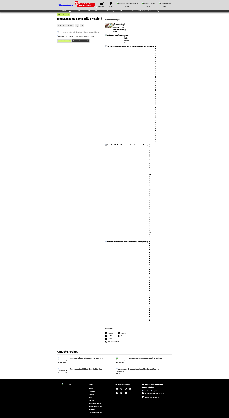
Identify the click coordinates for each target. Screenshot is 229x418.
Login (165, 6)
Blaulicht (98, 11)
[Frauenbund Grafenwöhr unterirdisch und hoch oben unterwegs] (117, 191)
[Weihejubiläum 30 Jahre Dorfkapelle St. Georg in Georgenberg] (117, 281)
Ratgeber (158, 11)
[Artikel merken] (82, 25)
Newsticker (77, 11)
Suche (148, 6)
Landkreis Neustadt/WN (65, 40)
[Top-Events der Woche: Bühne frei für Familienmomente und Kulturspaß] (117, 93)
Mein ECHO (62, 11)
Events (111, 6)
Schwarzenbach (83, 41)
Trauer (169, 11)
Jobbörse (101, 6)
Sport (114, 11)
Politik (133, 11)
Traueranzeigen (63, 14)
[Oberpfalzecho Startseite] (65, 5)
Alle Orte (88, 11)
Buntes (106, 11)
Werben (127, 6)
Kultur (150, 11)
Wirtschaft (141, 11)
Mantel (75, 41)
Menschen (123, 11)
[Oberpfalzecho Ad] (85, 5)
